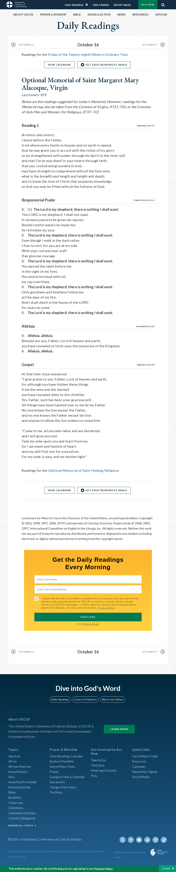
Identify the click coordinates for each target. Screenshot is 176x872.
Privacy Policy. (106, 607)
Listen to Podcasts (85, 699)
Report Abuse (122, 5)
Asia (11, 777)
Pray (94, 775)
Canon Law (15, 803)
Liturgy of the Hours (63, 787)
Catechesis (15, 808)
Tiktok (164, 840)
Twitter (122, 840)
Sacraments (57, 782)
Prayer (54, 772)
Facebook (131, 840)
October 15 (26, 44)
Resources (139, 761)
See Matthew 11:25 (145, 326)
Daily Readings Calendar (87, 5)
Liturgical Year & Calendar (67, 777)
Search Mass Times (62, 766)
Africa (12, 761)
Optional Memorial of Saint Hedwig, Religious (83, 470)
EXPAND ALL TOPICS (20, 825)
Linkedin (147, 840)
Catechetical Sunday (22, 813)
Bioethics (14, 797)
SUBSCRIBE (88, 616)
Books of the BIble (62, 761)
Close (166, 868)
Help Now (147, 4)
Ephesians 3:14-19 (145, 125)
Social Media (140, 777)
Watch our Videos (112, 699)
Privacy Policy (17, 856)
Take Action (98, 760)
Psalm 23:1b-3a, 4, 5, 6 (144, 200)
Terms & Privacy (90, 623)
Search (163, 4)
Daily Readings (74, 5)
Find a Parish (101, 5)
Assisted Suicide (19, 787)
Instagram (155, 840)
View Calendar (59, 64)
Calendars (139, 766)
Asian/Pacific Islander (22, 782)
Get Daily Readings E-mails (106, 64)
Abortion (14, 756)
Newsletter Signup (144, 772)
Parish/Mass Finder (145, 756)
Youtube (139, 840)
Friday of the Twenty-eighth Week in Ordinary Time (88, 54)
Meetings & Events (104, 770)
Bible (12, 792)
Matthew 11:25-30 (145, 364)
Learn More (119, 729)
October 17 (149, 44)
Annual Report (18, 772)
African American (19, 766)
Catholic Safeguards (21, 818)
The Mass (56, 792)
